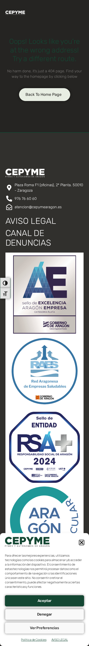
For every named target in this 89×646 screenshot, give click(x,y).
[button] (81, 542)
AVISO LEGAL (59, 640)
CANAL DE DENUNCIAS (28, 238)
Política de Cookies (33, 640)
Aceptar (45, 600)
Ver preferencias (44, 628)
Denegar (44, 614)
